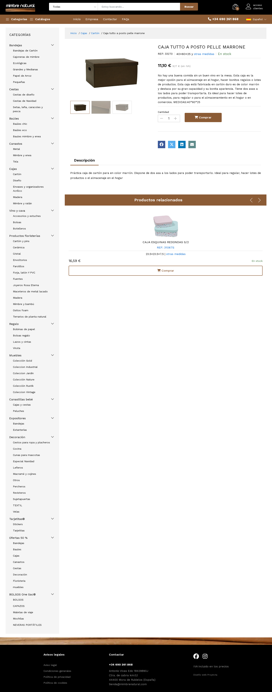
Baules (17, 549)
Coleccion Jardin (23, 373)
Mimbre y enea (22, 155)
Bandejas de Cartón (25, 50)
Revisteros (19, 492)
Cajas (13, 169)
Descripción (84, 160)
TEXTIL (17, 505)
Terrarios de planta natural (29, 316)
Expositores (17, 418)
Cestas (14, 89)
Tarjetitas (19, 530)
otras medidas (204, 54)
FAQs (125, 19)
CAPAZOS (19, 605)
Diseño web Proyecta (205, 674)
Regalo (14, 324)
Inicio (77, 19)
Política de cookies (55, 682)
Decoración (17, 437)
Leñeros (18, 467)
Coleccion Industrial (25, 366)
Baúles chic (20, 123)
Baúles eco (20, 130)
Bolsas (17, 222)
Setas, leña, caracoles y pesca (28, 109)
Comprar (204, 117)
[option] (111, 71)
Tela (15, 161)
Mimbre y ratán (22, 203)
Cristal (17, 253)
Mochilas (18, 618)
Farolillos (18, 266)
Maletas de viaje (23, 612)
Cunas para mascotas (26, 455)
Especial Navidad (23, 461)
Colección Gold (22, 360)
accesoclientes (258, 7)
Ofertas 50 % (18, 538)
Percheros (19, 486)
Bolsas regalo (21, 335)
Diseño (17, 180)
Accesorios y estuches (27, 215)
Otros (16, 480)
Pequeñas (19, 81)
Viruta (16, 348)
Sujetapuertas (21, 499)
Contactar (110, 19)
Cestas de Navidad (24, 100)
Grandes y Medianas (25, 69)
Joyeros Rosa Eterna (26, 285)
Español (258, 19)
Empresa (91, 19)
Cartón (17, 174)
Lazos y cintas (22, 341)
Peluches (18, 410)
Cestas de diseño (23, 94)
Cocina (17, 448)
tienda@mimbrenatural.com (128, 684)
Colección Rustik (23, 385)
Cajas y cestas (22, 404)
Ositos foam (20, 310)
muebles (18, 587)
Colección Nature (23, 379)
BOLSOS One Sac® (22, 594)
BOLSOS (18, 599)
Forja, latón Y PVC (24, 272)
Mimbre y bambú (23, 304)
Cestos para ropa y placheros (31, 442)
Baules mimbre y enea (27, 136)
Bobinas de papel (24, 329)
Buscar (189, 6)
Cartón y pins (21, 241)
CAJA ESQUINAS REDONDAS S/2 (166, 242)
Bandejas (15, 45)
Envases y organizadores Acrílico (28, 188)
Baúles (14, 118)
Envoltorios (20, 259)
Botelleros (19, 228)
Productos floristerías (24, 236)
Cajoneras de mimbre (26, 56)
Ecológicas (19, 63)
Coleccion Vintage (24, 392)
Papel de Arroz (22, 75)
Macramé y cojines (24, 473)
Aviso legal (50, 665)
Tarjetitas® (17, 519)
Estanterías (20, 429)
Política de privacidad (56, 676)
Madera (17, 197)
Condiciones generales (57, 670)
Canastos (15, 143)
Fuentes (18, 278)
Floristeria (19, 580)
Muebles (15, 355)
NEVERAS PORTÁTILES (27, 624)
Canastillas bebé (21, 399)
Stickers (18, 524)
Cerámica (18, 247)
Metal (16, 148)
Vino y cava (17, 210)
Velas (16, 511)
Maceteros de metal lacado (30, 291)
